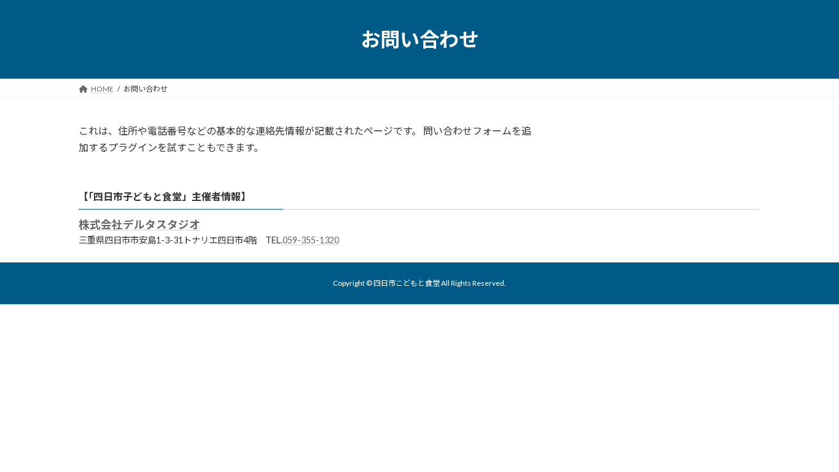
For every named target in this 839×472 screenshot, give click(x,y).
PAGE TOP (808, 446)
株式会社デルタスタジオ (139, 224)
